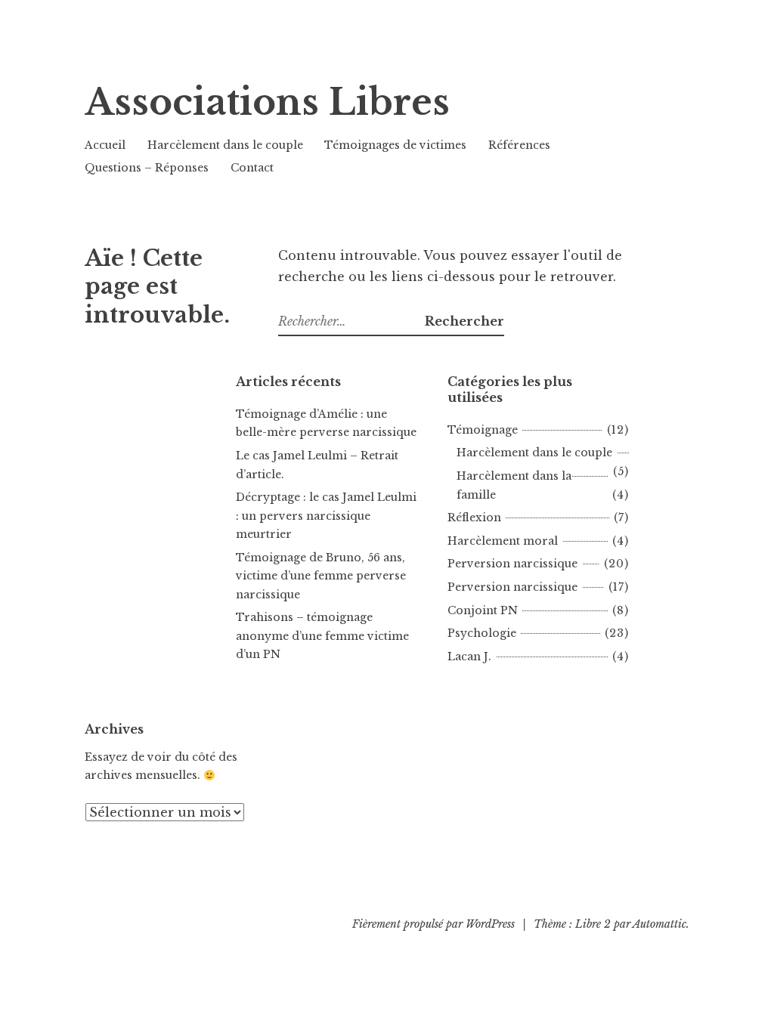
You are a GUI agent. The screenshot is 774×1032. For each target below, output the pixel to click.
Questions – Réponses (147, 168)
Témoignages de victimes (395, 145)
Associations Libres (267, 102)
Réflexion (474, 517)
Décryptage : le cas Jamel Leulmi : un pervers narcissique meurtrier (326, 515)
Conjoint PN (482, 610)
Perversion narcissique (512, 563)
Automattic (659, 924)
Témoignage (482, 430)
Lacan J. (469, 656)
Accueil (105, 145)
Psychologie (481, 633)
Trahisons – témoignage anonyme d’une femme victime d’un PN (322, 635)
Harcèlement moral (502, 541)
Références (519, 145)
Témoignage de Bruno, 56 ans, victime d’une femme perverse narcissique (321, 576)
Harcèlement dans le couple (225, 145)
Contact (252, 168)
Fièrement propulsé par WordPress (433, 924)
